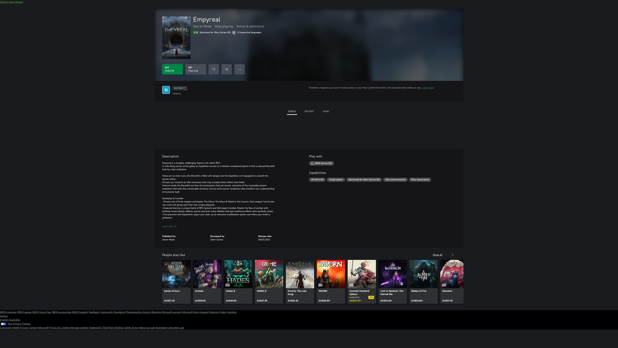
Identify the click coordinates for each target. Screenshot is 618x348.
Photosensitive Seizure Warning (143, 312)
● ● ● (239, 69)
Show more (167, 226)
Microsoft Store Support (195, 312)
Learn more (428, 87)
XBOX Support (80, 312)
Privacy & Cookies (59, 327)
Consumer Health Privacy (14, 327)
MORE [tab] (326, 111)
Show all (437, 254)
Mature (178, 88)
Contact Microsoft (39, 327)
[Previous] (446, 255)
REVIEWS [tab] (309, 111)
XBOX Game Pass (41, 312)
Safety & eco (131, 327)
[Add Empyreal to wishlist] (214, 69)
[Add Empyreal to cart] (226, 69)
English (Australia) (10, 319)
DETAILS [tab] (292, 111)
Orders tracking (227, 312)
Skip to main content (11, 2)
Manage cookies (79, 327)
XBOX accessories (61, 312)
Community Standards (112, 312)
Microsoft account (172, 312)
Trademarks (95, 327)
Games (4, 316)
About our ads (147, 327)
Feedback (94, 312)
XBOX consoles (8, 312)
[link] (176, 282)
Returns (214, 312)
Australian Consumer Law (169, 327)
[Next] (452, 255)
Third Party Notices (113, 327)
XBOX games (24, 312)
